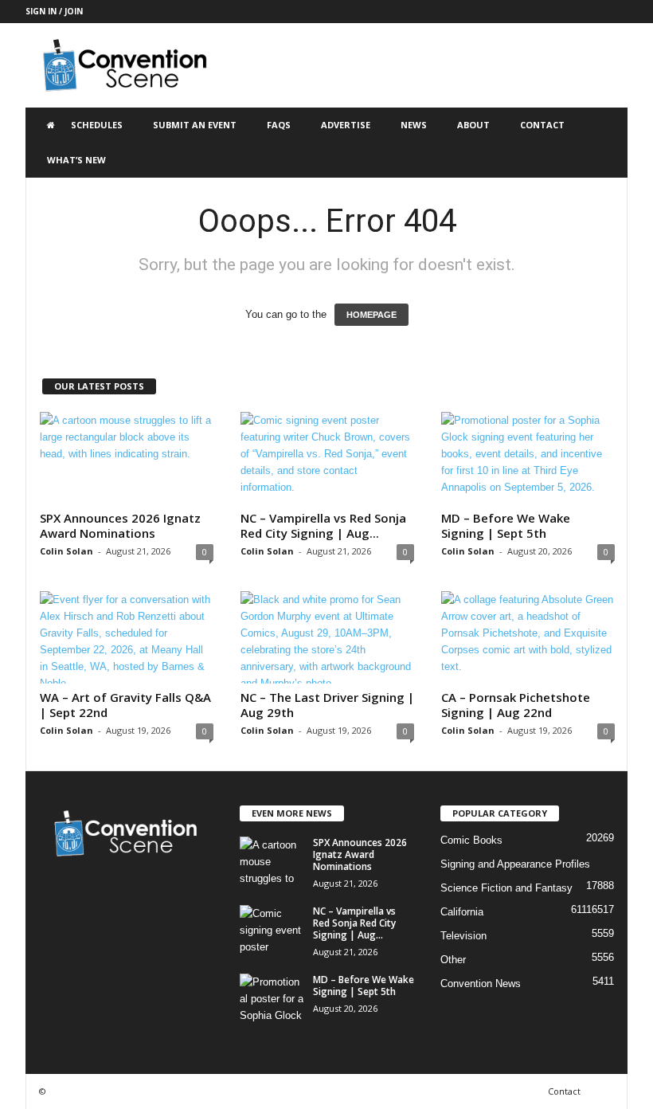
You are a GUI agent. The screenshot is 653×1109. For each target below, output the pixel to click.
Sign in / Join (54, 11)
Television (463, 936)
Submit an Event (195, 125)
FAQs (279, 125)
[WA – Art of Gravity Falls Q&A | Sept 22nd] (126, 637)
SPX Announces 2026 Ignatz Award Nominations (120, 525)
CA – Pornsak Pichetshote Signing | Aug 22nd (515, 704)
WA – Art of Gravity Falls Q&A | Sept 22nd (125, 704)
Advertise (345, 125)
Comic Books (471, 840)
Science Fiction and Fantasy (506, 888)
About (473, 125)
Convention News (480, 983)
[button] (603, 142)
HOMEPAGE (371, 314)
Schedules (97, 125)
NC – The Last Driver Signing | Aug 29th (327, 704)
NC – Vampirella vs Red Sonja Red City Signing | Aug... (323, 525)
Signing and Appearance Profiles (515, 864)
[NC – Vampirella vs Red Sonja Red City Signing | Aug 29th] (327, 458)
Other (453, 960)
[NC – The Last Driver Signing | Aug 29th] (327, 637)
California (461, 912)
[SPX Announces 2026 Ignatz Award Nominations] (126, 458)
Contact (542, 125)
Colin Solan (66, 551)
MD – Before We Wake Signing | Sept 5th (505, 525)
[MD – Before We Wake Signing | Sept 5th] (528, 458)
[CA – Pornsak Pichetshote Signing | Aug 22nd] (528, 637)
